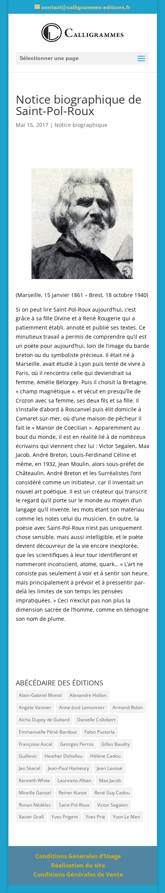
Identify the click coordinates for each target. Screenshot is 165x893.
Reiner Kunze (73, 792)
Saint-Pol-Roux (74, 805)
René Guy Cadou (112, 792)
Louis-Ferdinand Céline (100, 454)
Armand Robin (127, 707)
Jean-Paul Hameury (68, 768)
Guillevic (28, 756)
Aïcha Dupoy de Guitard (44, 719)
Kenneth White (34, 780)
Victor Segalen (117, 446)
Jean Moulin (73, 464)
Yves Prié (95, 816)
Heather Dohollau (63, 756)
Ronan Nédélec (35, 805)
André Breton (50, 454)
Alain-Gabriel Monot (40, 695)
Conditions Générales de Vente (78, 874)
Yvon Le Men (126, 816)
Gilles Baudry (115, 744)
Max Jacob (110, 780)
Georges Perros (77, 744)
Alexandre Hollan (87, 695)
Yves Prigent (64, 816)
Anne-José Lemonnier (82, 707)
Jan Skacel (29, 768)
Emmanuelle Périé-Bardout (48, 732)
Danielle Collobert (96, 719)
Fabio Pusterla (99, 732)
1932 (49, 464)
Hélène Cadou (105, 756)
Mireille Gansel (35, 792)
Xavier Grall (31, 816)
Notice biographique (80, 124)
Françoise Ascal (35, 744)
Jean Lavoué (109, 768)
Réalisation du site (78, 865)
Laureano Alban (74, 780)
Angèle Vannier (35, 707)
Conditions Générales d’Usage (78, 856)
